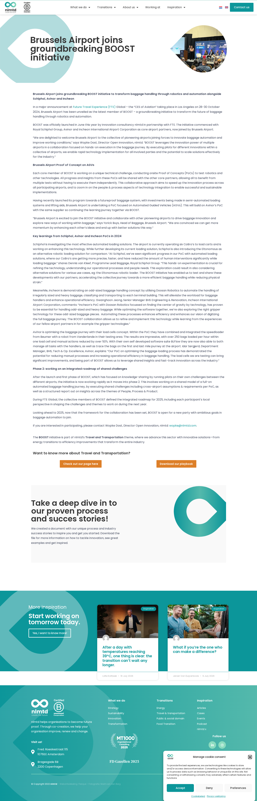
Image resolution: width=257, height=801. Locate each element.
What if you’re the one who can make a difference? (197, 649)
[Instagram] (222, 745)
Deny (209, 788)
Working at (152, 7)
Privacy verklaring (216, 796)
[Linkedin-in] (212, 745)
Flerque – (83, 783)
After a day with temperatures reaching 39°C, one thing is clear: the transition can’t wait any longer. (127, 656)
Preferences (238, 788)
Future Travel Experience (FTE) (94, 107)
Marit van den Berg (111, 783)
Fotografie (94, 783)
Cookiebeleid (198, 796)
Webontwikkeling (68, 783)
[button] (250, 757)
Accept (180, 788)
